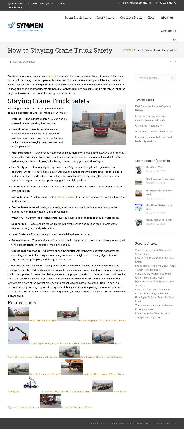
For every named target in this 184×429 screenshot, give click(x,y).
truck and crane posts (23, 61)
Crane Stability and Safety (149, 125)
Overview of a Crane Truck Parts (152, 289)
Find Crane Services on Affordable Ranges (153, 108)
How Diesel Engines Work (159, 219)
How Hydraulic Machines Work (159, 192)
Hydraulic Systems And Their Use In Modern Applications (154, 139)
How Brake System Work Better (159, 207)
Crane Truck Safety (61, 101)
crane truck (52, 75)
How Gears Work (155, 167)
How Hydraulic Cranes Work (160, 179)
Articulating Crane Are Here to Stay (153, 131)
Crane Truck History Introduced (151, 293)
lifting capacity (66, 196)
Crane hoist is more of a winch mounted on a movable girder (151, 118)
